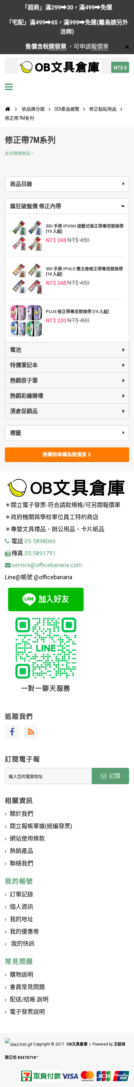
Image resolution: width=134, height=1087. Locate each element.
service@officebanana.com (46, 565)
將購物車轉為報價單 (65, 455)
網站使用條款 (27, 838)
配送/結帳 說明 (29, 999)
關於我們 (21, 813)
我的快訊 (22, 943)
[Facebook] (12, 732)
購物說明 (21, 974)
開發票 (57, 46)
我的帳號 (19, 881)
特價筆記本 (24, 365)
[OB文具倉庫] (59, 67)
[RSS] (31, 732)
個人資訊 (21, 906)
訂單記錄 (21, 894)
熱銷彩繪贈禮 (26, 396)
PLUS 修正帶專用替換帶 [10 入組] (77, 311)
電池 (15, 350)
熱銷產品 (21, 850)
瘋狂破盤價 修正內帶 (35, 206)
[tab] (67, 206)
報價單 (100, 46)
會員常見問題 (27, 987)
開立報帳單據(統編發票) (41, 826)
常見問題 (19, 962)
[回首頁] (7, 109)
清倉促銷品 (24, 411)
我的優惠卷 (24, 931)
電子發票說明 (27, 1011)
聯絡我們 (21, 863)
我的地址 (21, 919)
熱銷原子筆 (24, 380)
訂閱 (114, 776)
